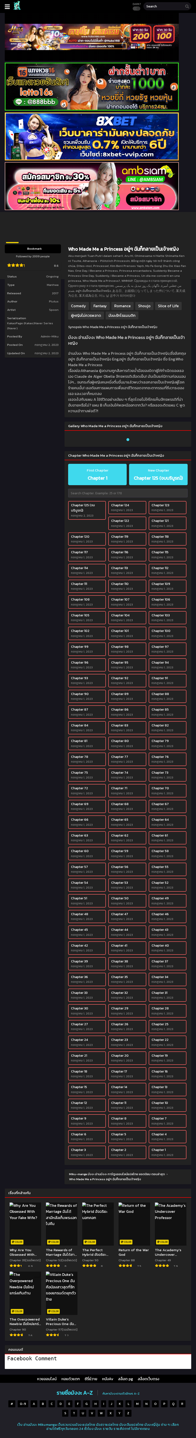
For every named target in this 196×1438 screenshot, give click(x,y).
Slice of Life (168, 306)
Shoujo (144, 306)
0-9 (23, 1403)
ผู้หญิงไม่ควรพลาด (86, 315)
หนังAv (107, 1379)
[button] (128, 440)
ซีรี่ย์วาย (91, 1379)
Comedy (78, 306)
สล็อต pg (125, 1379)
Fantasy (100, 306)
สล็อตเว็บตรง (148, 1379)
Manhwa (53, 285)
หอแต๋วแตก (70, 1379)
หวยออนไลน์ (47, 1379)
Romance (122, 306)
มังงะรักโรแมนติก (122, 315)
